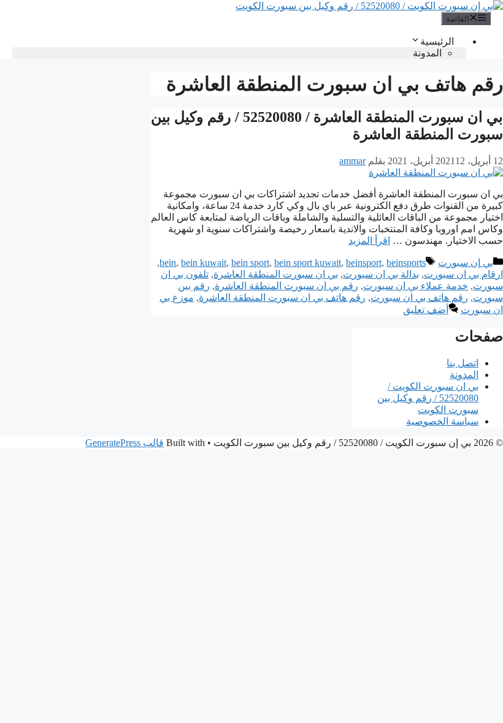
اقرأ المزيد (369, 240)
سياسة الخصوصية (442, 421)
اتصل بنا (462, 363)
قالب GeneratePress (124, 442)
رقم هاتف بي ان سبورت (419, 297)
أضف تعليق (425, 310)
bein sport (250, 262)
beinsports (406, 262)
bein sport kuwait (307, 262)
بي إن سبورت (465, 262)
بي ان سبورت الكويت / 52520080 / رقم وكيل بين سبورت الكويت (427, 398)
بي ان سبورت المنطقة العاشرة (275, 274)
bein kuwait (203, 262)
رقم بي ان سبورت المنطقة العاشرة (286, 286)
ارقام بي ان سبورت (463, 274)
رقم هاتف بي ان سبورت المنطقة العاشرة (282, 297)
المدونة (427, 53)
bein (167, 262)
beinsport (364, 262)
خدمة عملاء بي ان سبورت (415, 286)
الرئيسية (437, 41)
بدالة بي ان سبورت (381, 274)
